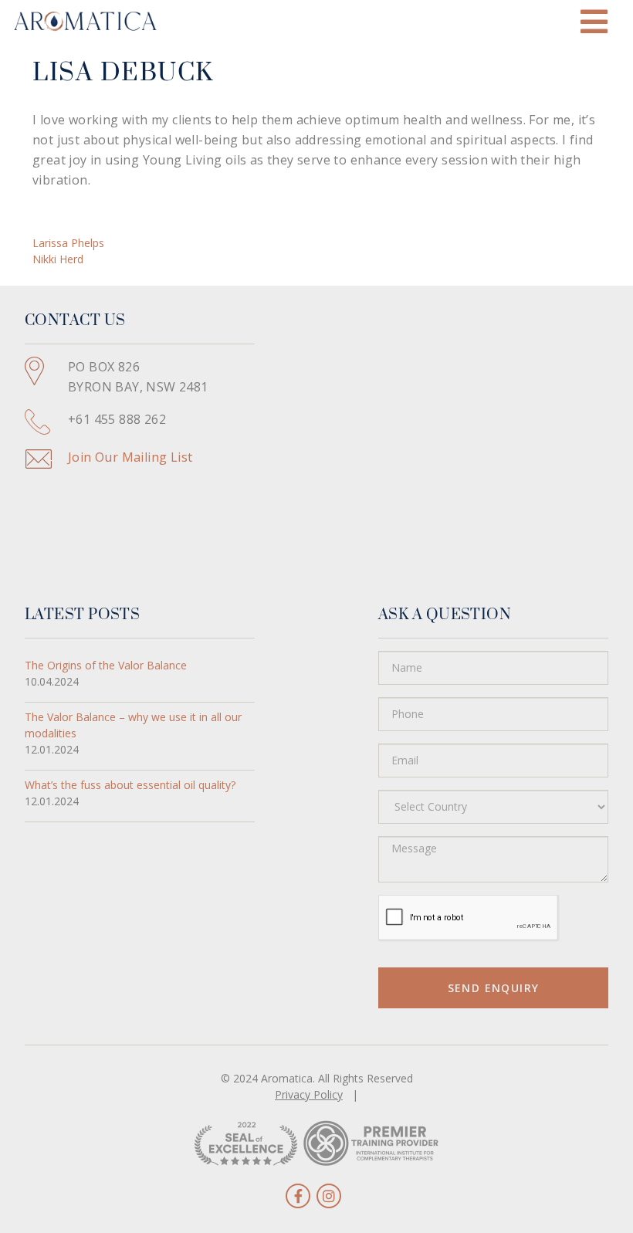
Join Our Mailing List (130, 457)
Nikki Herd (57, 259)
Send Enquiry (494, 988)
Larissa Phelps (68, 242)
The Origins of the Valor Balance (106, 665)
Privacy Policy (309, 1094)
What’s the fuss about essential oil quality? (130, 784)
